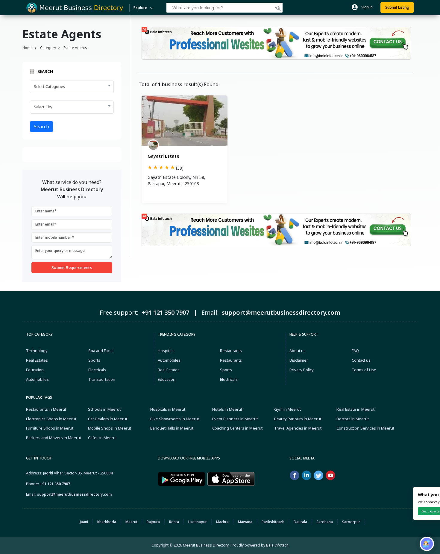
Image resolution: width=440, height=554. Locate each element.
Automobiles (37, 379)
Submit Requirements (71, 267)
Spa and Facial (100, 350)
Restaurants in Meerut (46, 409)
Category (48, 47)
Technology (37, 350)
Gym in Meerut (287, 409)
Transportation (101, 379)
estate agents (75, 47)
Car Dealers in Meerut (107, 418)
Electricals (97, 369)
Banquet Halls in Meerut (171, 428)
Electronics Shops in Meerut (51, 418)
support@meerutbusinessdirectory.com (74, 494)
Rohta (174, 521)
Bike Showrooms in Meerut (174, 418)
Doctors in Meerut (352, 418)
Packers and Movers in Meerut (53, 437)
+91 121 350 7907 (55, 483)
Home (27, 47)
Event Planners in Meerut (235, 418)
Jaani (84, 521)
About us (297, 350)
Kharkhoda (106, 521)
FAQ (355, 350)
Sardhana (324, 521)
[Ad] (276, 42)
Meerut (131, 521)
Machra (222, 521)
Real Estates (37, 360)
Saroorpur (351, 521)
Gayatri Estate (163, 156)
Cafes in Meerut (102, 437)
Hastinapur (197, 521)
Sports (94, 360)
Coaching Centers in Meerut (237, 428)
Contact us (361, 360)
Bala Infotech (277, 545)
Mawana (245, 521)
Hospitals (166, 350)
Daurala (300, 521)
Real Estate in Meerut (355, 409)
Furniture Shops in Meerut (49, 428)
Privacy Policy (301, 369)
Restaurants (231, 350)
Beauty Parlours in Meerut (297, 418)
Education (35, 369)
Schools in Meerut (104, 409)
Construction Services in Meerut (365, 428)
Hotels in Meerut (227, 409)
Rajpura (153, 521)
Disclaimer (298, 360)
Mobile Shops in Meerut (109, 428)
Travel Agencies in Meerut (297, 428)
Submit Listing (397, 7)
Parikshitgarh (273, 521)
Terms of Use (364, 369)
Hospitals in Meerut (167, 409)
